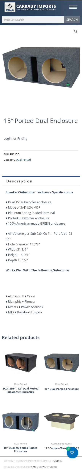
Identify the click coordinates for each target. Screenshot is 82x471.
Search (72, 20)
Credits (57, 460)
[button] (75, 31)
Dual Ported (23, 159)
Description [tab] (19, 181)
